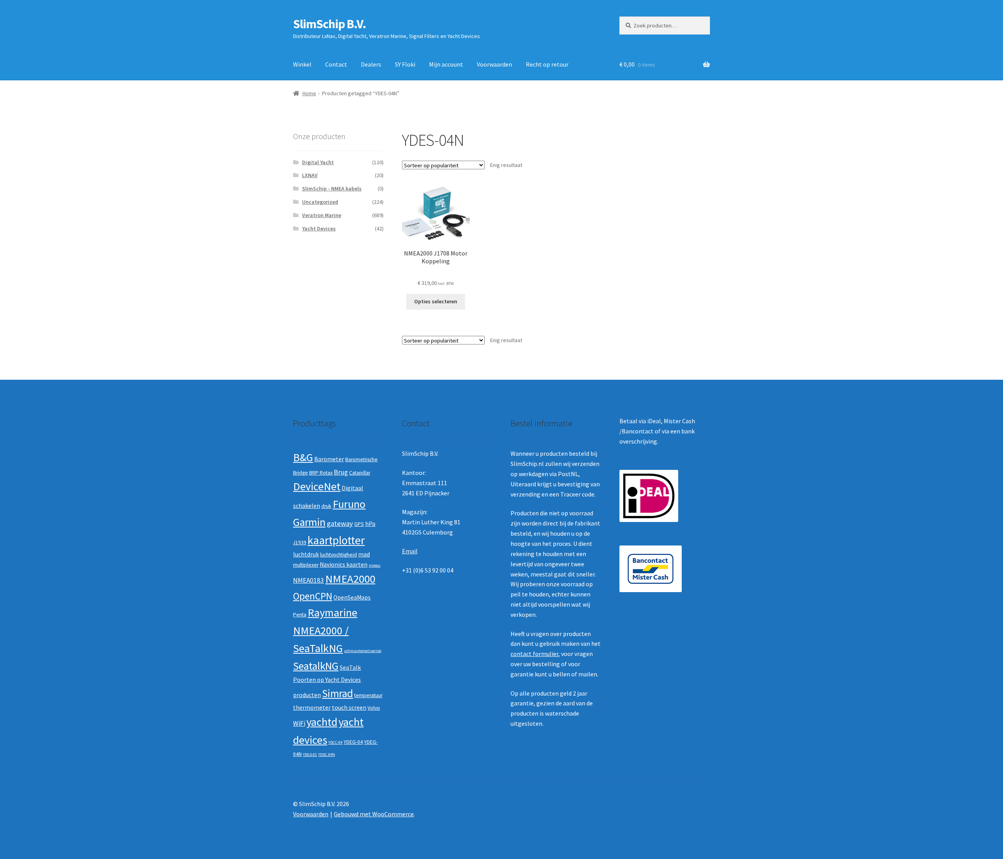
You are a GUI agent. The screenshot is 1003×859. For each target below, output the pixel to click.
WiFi (299, 723)
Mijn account (446, 64)
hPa (370, 523)
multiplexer (306, 565)
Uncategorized (320, 201)
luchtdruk (306, 554)
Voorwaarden (494, 64)
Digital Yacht (318, 162)
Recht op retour (547, 64)
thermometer (312, 707)
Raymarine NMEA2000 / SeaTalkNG (325, 630)
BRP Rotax (321, 472)
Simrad (337, 693)
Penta (299, 614)
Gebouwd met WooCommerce (374, 814)
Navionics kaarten (344, 564)
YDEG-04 (353, 742)
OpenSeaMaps (352, 597)
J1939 (299, 542)
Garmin (309, 522)
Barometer (329, 459)
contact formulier (534, 654)
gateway (340, 523)
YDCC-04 (335, 742)
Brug (341, 472)
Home (309, 93)
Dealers (371, 64)
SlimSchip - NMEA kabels (332, 188)
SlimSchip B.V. (329, 24)
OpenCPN (312, 596)
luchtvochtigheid (338, 554)
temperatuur (368, 695)
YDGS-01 (310, 754)
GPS (359, 524)
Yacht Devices (319, 228)
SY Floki (405, 64)
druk (326, 506)
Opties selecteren (435, 301)
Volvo (374, 708)
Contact (336, 64)
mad (364, 554)
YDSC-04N (326, 754)
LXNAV (310, 175)
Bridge (300, 472)
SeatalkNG (316, 666)
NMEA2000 (350, 579)
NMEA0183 (308, 580)
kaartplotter (336, 540)
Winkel (302, 64)
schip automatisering (362, 650)
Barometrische (361, 459)
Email (410, 551)
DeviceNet (316, 486)
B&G (303, 457)
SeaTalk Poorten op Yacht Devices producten (327, 681)
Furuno (349, 504)
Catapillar (359, 472)
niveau (374, 565)
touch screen (349, 707)
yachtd (321, 722)
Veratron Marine (321, 215)
